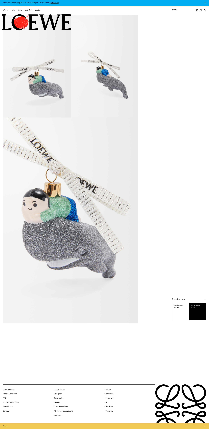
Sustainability (58, 398)
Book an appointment (11, 402)
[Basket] (204, 10)
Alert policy (58, 415)
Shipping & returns (10, 394)
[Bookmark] (200, 10)
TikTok (108, 389)
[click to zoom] (37, 66)
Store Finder (7, 407)
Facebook (109, 394)
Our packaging (59, 389)
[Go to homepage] (36, 22)
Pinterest (109, 411)
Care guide (58, 394)
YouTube (109, 407)
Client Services (8, 389)
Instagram (109, 398)
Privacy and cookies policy (64, 411)
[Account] (196, 10)
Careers (57, 402)
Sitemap (6, 411)
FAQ (4, 398)
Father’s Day (55, 3)
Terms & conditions (61, 407)
